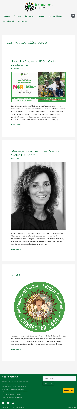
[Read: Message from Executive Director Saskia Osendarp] (38, 195)
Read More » (16, 124)
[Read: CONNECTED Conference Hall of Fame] (38, 305)
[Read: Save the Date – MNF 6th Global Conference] (38, 87)
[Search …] (73, 16)
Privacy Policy (72, 407)
